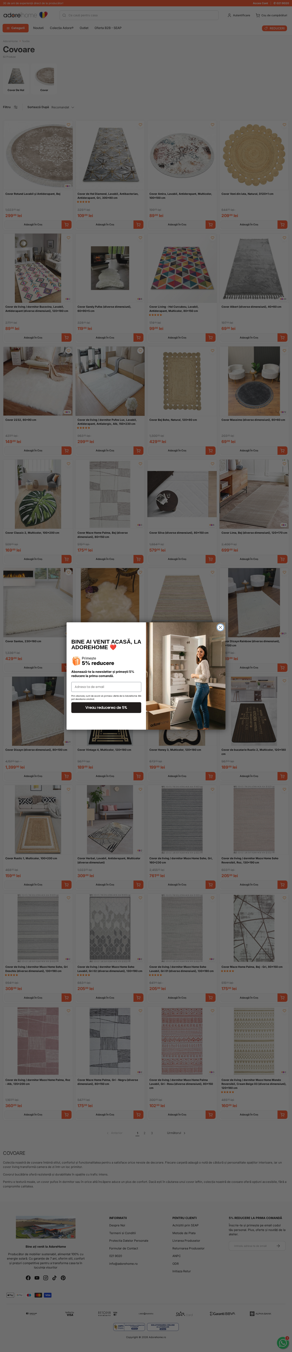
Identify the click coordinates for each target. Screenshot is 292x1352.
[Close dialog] (220, 627)
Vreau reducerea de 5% (106, 707)
